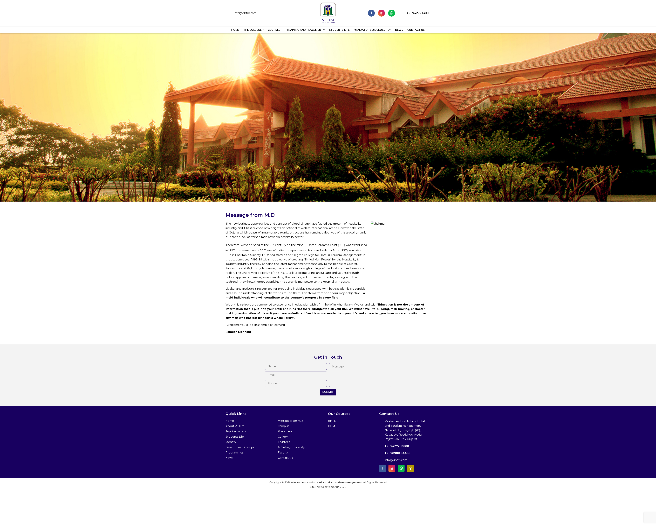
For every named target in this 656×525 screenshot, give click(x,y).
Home (235, 29)
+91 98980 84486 (397, 453)
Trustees (284, 442)
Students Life (339, 29)
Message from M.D (290, 420)
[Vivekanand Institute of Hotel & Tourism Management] (328, 13)
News (399, 29)
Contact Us (416, 29)
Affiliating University (291, 447)
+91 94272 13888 (418, 13)
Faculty (283, 452)
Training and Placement (304, 29)
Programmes (234, 452)
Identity (231, 442)
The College (252, 29)
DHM (331, 426)
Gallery (283, 436)
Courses (274, 29)
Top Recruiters (236, 431)
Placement (285, 431)
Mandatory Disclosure (371, 29)
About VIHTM (235, 426)
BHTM (332, 420)
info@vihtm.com (245, 13)
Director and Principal (240, 447)
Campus (283, 426)
